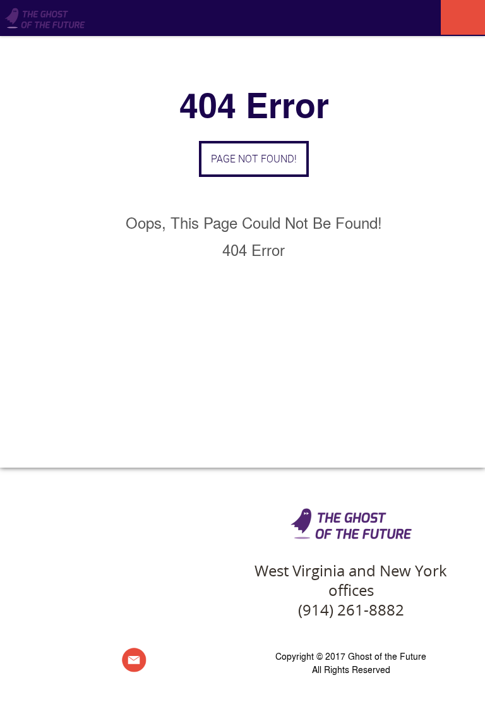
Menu (463, 17)
